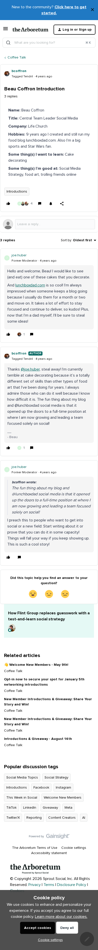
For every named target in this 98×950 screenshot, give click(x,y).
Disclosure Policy (71, 885)
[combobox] (49, 43)
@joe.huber (30, 369)
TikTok (11, 807)
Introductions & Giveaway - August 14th (38, 739)
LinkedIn (29, 807)
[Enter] (8, 43)
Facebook (41, 787)
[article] (49, 295)
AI (83, 817)
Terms (48, 885)
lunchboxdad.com (30, 285)
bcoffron (19, 71)
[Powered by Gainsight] (49, 837)
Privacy (34, 885)
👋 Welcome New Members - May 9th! (36, 665)
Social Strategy (56, 777)
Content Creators (62, 817)
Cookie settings (73, 848)
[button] (6, 30)
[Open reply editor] (49, 224)
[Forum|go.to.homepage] (29, 30)
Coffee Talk (17, 57)
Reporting (34, 817)
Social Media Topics (22, 777)
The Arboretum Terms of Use (34, 848)
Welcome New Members (62, 797)
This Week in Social (21, 797)
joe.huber (19, 255)
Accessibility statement (49, 853)
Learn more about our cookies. (61, 917)
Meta (68, 807)
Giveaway (50, 807)
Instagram (63, 787)
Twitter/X (13, 817)
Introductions (17, 191)
